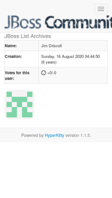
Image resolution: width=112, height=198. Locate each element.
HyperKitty (54, 135)
